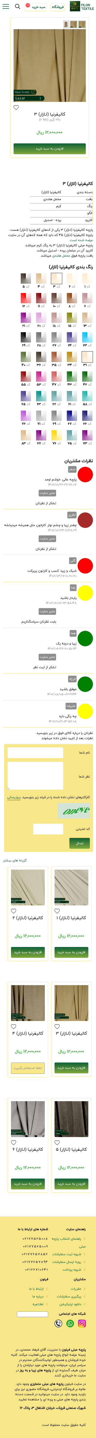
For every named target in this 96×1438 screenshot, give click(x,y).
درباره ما (39, 1296)
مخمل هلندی (61, 256)
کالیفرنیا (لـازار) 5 (71, 1150)
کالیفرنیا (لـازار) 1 (71, 918)
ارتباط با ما (37, 1289)
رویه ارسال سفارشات (67, 1262)
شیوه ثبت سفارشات (67, 1254)
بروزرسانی (14, 797)
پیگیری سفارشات (69, 1296)
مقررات (76, 1289)
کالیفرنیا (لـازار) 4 (27, 1034)
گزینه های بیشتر (15, 860)
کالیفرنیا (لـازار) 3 (49, 114)
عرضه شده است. (81, 240)
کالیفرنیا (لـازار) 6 (28, 1150)
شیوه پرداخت (72, 1270)
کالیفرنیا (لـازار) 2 (28, 918)
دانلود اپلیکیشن (70, 1304)
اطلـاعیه (39, 1304)
